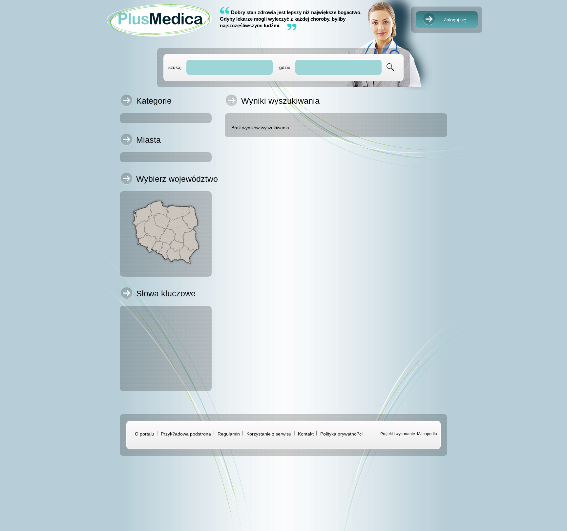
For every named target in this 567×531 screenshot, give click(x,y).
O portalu (144, 433)
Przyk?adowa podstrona (186, 433)
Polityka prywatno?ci (341, 433)
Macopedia (427, 434)
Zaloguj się (455, 19)
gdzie (284, 67)
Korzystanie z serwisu (268, 433)
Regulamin (229, 433)
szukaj (174, 67)
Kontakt (306, 433)
